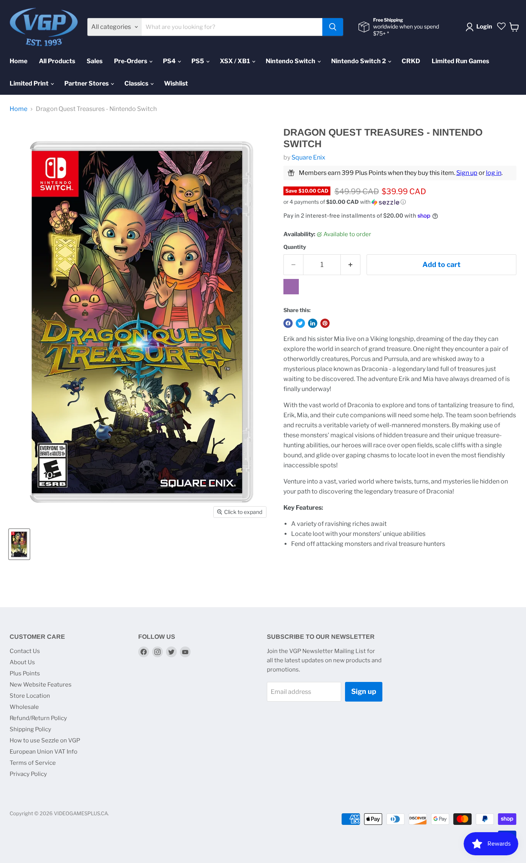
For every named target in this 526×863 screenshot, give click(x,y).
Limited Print (30, 83)
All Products (57, 61)
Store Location (30, 695)
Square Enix (308, 157)
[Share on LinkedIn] (312, 323)
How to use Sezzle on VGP (45, 740)
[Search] (332, 27)
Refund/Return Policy (38, 718)
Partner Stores (87, 83)
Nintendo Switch (291, 61)
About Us (22, 662)
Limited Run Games (460, 61)
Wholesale (24, 706)
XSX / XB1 (235, 61)
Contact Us (25, 651)
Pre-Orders (131, 61)
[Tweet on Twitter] (300, 323)
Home (18, 61)
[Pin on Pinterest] (325, 323)
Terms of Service (33, 762)
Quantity (294, 247)
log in (493, 172)
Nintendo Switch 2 (359, 61)
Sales (94, 61)
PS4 (170, 61)
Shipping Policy (30, 729)
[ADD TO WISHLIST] (291, 286)
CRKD (411, 61)
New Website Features (41, 684)
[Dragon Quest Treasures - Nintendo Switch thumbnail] (19, 544)
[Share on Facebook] (288, 323)
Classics (136, 83)
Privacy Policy (28, 774)
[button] (399, 202)
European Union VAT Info (43, 751)
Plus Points (25, 673)
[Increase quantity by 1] (350, 264)
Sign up (466, 172)
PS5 (198, 61)
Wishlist (176, 83)
